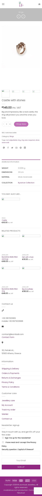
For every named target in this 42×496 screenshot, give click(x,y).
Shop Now (21, 124)
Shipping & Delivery (10, 368)
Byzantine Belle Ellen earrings (10, 258)
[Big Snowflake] (31, 276)
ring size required (28, 140)
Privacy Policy (8, 382)
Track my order (8, 409)
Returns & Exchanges (11, 377)
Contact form (8, 337)
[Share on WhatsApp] (4, 148)
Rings (21, 12)
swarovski (5, 143)
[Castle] (11, 207)
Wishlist (5, 414)
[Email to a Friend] (16, 148)
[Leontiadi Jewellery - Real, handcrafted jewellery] (21, 4)
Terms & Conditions (10, 387)
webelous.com (11, 490)
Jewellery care (8, 400)
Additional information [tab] (10, 162)
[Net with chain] (31, 244)
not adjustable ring (13, 140)
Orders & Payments (10, 373)
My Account (7, 405)
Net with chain (28, 257)
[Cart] (39, 4)
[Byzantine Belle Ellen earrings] (11, 244)
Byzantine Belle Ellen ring (10, 290)
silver (37, 140)
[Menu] (3, 4)
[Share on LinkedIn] (25, 148)
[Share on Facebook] (8, 148)
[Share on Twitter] (12, 148)
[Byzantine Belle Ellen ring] (11, 276)
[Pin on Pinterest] (21, 148)
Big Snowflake (27, 289)
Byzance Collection (26, 183)
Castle (4, 220)
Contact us (7, 418)
